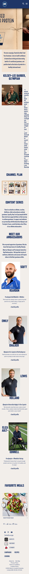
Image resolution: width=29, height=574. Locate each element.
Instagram (8, 532)
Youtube (11, 532)
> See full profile (14, 307)
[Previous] (3, 505)
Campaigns (7, 552)
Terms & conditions (14, 564)
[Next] (25, 505)
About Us (11, 561)
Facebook (5, 532)
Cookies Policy (15, 566)
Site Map (17, 561)
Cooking (7, 556)
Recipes (16, 552)
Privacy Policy (14, 563)
